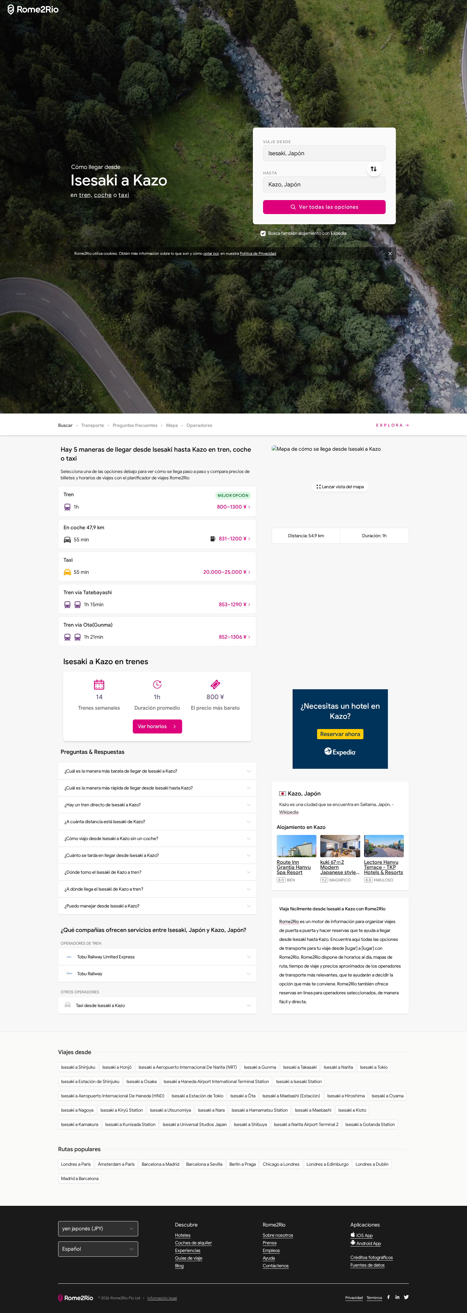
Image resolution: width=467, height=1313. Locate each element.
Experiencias (187, 1250)
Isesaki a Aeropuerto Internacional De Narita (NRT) (188, 1067)
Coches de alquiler (193, 1243)
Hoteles (183, 1235)
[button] (324, 207)
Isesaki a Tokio (374, 1067)
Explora (390, 425)
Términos (374, 1297)
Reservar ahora (340, 734)
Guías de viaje (188, 1258)
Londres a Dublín (372, 1164)
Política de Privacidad (258, 253)
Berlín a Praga (242, 1164)
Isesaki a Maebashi (313, 1110)
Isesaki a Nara (211, 1110)
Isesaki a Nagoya (77, 1110)
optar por (211, 253)
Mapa (172, 425)
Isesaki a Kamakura (79, 1124)
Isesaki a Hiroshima (346, 1096)
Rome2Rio (289, 921)
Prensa (269, 1243)
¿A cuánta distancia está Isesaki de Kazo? (104, 821)
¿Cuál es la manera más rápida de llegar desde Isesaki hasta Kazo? (128, 788)
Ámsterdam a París (116, 1164)
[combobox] (324, 153)
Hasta (270, 172)
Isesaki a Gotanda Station (370, 1124)
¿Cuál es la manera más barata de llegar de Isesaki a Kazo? (120, 771)
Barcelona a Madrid (160, 1164)
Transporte (92, 425)
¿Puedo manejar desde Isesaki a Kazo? (101, 906)
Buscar (65, 425)
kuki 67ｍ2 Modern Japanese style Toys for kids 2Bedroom (340, 872)
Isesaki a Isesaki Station (299, 1081)
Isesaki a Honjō (117, 1067)
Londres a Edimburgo (328, 1164)
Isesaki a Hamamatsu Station (260, 1110)
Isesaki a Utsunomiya (170, 1110)
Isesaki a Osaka (141, 1081)
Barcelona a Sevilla (204, 1164)
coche (103, 194)
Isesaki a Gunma (260, 1067)
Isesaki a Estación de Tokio (197, 1096)
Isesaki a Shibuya (250, 1124)
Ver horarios (152, 726)
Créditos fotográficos (371, 1257)
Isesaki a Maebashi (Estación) (291, 1096)
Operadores (199, 425)
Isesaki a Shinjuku (78, 1067)
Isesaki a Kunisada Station (130, 1124)
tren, (86, 194)
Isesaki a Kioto (352, 1110)
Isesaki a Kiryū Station (121, 1110)
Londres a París (76, 1164)
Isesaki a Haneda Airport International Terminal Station (216, 1081)
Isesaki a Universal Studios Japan (195, 1124)
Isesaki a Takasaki (300, 1067)
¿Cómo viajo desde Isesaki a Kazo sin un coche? (111, 838)
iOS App (364, 1235)
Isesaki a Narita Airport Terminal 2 (306, 1124)
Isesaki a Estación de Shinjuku (90, 1081)
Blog (179, 1265)
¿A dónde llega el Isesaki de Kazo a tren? (103, 889)
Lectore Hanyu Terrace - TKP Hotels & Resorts (383, 867)
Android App (368, 1243)
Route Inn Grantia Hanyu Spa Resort (294, 867)
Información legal (162, 1298)
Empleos (271, 1250)
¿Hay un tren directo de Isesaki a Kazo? (102, 805)
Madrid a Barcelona (79, 1178)
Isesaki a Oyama (387, 1096)
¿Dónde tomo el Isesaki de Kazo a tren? (102, 872)
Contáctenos (276, 1265)
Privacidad (354, 1297)
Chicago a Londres (281, 1164)
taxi (123, 194)
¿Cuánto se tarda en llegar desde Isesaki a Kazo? (111, 855)
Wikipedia (288, 812)
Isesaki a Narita (338, 1067)
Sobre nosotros (278, 1235)
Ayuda (269, 1258)
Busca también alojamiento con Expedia (307, 233)
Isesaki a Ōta (242, 1096)
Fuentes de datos (367, 1265)
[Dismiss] (390, 253)
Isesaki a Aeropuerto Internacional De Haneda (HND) (113, 1096)
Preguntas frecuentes (135, 425)
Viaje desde (277, 141)
